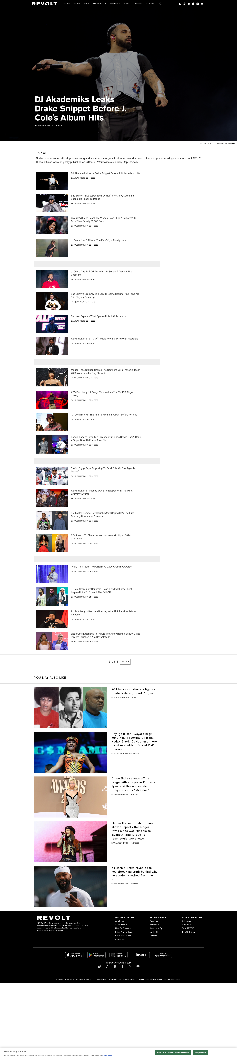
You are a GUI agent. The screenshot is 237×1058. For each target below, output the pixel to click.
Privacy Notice (114, 979)
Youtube (202, 4)
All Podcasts (126, 924)
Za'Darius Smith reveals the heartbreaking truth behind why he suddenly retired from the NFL (134, 873)
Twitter (197, 3)
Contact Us (189, 924)
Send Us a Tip (160, 928)
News (126, 4)
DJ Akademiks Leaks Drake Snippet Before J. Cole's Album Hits (105, 172)
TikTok (184, 3)
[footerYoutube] (138, 967)
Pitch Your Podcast (129, 931)
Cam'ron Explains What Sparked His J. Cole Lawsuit (99, 315)
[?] (52, 180)
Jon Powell (119, 697)
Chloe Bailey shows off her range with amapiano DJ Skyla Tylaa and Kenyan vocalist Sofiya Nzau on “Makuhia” (133, 783)
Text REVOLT (190, 928)
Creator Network (128, 935)
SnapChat (189, 3)
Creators (137, 4)
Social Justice (99, 4)
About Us (158, 920)
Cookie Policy (127, 979)
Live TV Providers (128, 928)
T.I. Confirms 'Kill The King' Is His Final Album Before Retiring (104, 414)
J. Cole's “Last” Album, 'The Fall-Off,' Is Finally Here (98, 239)
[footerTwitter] (130, 967)
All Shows (124, 920)
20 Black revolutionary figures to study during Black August (133, 690)
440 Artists (125, 939)
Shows (67, 4)
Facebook (193, 3)
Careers (157, 935)
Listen (86, 4)
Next (124, 661)
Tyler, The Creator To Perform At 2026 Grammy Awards (101, 566)
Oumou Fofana (121, 794)
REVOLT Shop (191, 931)
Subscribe (151, 4)
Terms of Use (100, 979)
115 (116, 661)
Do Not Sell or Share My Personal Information (173, 1052)
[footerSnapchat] (115, 967)
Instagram (180, 3)
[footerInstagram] (99, 967)
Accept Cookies (200, 1052)
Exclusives (115, 4)
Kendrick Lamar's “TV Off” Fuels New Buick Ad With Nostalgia (104, 338)
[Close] (233, 1052)
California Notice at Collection (148, 979)
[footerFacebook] (122, 967)
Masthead (158, 924)
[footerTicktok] (107, 967)
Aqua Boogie (44, 125)
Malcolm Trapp (80, 225)
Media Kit (158, 931)
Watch (77, 4)
